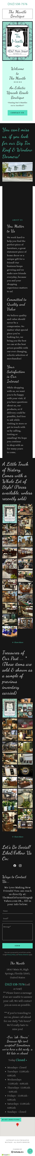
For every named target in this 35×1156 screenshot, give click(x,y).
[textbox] (17, 911)
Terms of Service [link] (23, 954)
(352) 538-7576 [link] (17, 4)
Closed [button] (20, 1060)
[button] (17, 642)
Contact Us (17, 113)
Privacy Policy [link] (11, 954)
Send (17, 946)
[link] (17, 14)
